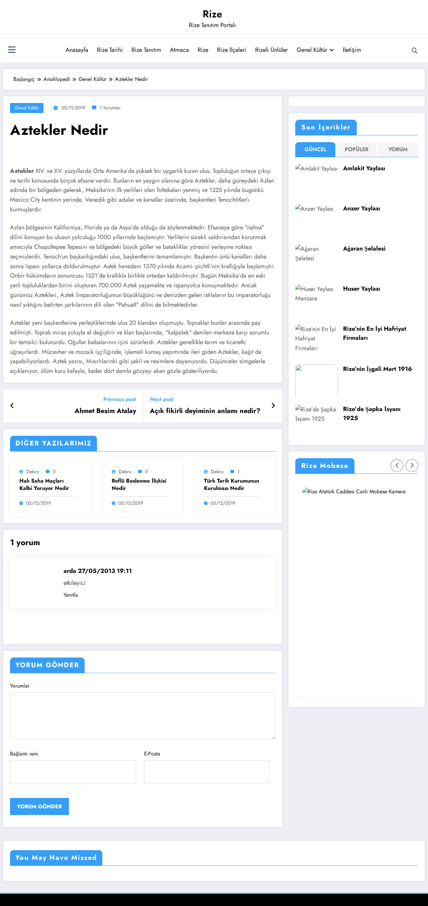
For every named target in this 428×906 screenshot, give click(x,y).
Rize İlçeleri (231, 49)
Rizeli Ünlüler (271, 49)
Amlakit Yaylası (364, 168)
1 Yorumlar (110, 107)
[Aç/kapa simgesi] (12, 50)
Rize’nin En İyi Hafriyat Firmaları (374, 333)
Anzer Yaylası (361, 208)
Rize (212, 14)
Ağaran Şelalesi (364, 248)
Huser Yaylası (361, 288)
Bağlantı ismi (24, 754)
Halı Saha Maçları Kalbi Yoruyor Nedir (44, 484)
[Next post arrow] (273, 406)
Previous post (119, 399)
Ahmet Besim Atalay (105, 411)
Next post (162, 399)
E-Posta (152, 754)
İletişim (352, 49)
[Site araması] (414, 50)
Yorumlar (19, 686)
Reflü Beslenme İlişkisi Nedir (139, 484)
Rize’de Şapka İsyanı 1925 (372, 413)
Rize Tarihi (110, 49)
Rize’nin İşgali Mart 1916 (377, 369)
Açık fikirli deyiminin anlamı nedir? (205, 411)
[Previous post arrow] (12, 406)
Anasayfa (77, 49)
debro (32, 471)
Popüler (356, 149)
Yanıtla (71, 595)
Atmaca (179, 49)
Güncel (315, 149)
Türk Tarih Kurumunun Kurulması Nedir (231, 484)
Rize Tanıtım (146, 49)
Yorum (398, 149)
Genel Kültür (312, 49)
